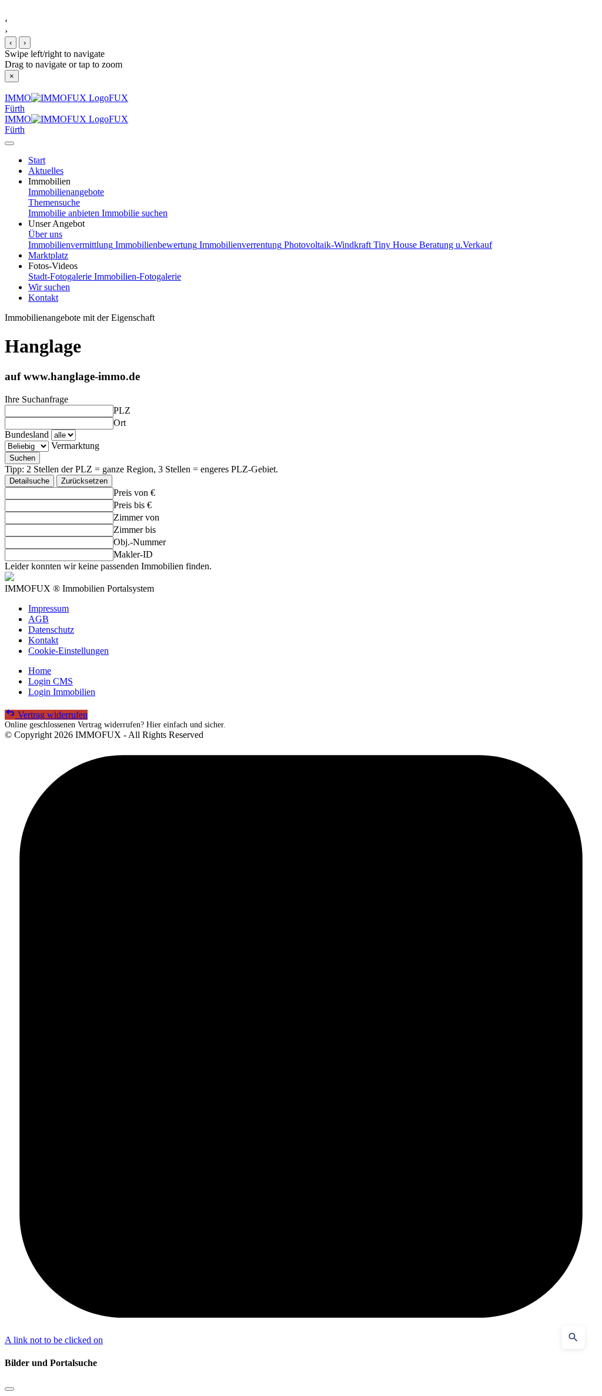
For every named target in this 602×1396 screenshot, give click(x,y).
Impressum (48, 608)
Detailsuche (29, 480)
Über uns (45, 234)
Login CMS (50, 681)
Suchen (22, 458)
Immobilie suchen (133, 213)
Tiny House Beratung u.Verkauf (431, 245)
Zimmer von (136, 517)
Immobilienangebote (66, 192)
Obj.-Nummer (139, 542)
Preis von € (134, 493)
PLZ (122, 410)
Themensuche (54, 202)
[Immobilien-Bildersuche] (573, 1337)
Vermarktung (75, 446)
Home (39, 671)
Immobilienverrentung (239, 245)
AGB (38, 619)
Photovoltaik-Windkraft (326, 245)
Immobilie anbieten (63, 213)
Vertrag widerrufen (51, 715)
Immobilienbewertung (155, 245)
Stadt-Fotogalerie (60, 276)
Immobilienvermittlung (70, 245)
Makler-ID (133, 554)
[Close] (9, 143)
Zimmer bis (134, 530)
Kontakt (43, 640)
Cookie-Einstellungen (68, 651)
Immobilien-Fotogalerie (136, 276)
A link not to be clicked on (54, 1340)
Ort (119, 423)
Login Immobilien (61, 692)
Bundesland (27, 434)
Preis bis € (132, 505)
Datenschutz (51, 630)
